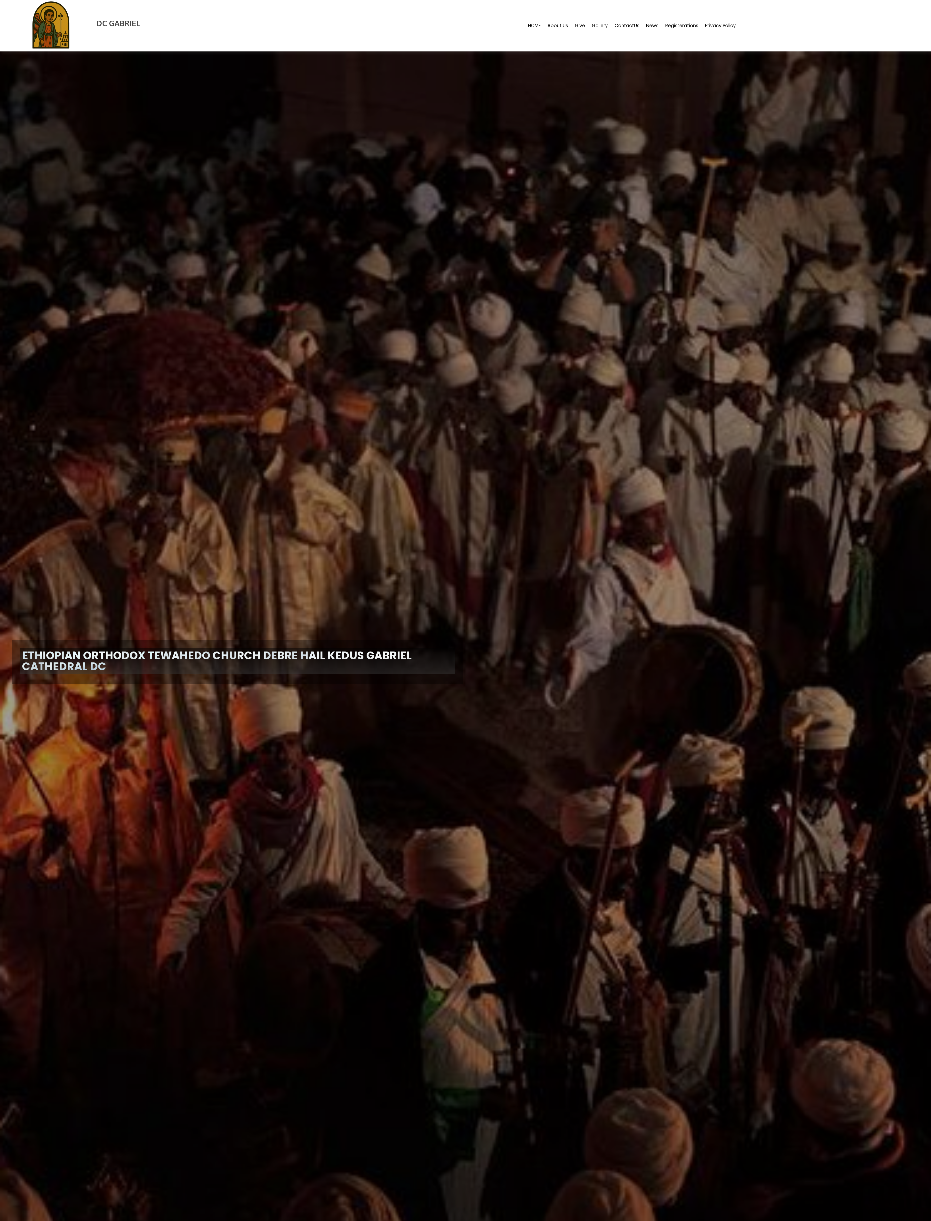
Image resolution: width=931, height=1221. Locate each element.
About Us (557, 25)
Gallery (600, 25)
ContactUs (627, 25)
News (652, 25)
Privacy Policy (720, 25)
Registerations (681, 25)
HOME (534, 25)
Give (580, 25)
